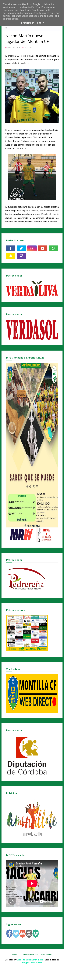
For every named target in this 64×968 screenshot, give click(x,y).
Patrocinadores (30, 954)
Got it (40, 23)
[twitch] (21, 256)
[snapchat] (10, 256)
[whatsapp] (53, 248)
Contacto (46, 954)
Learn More (27, 23)
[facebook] (10, 248)
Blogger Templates (32, 962)
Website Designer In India (30, 959)
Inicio (14, 954)
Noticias (28, 47)
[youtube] (42, 248)
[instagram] (32, 248)
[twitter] (21, 248)
